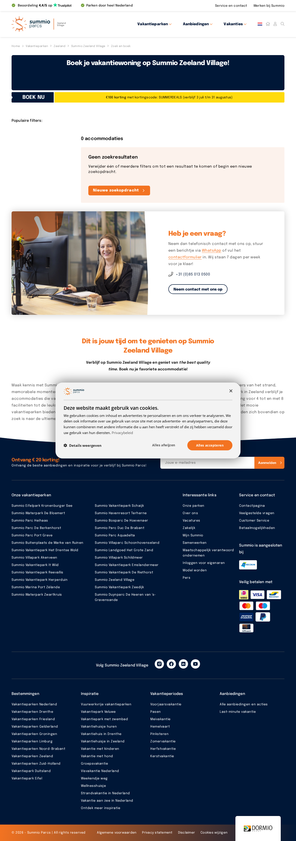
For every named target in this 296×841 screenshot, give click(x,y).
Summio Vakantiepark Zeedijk (119, 587)
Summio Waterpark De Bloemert (38, 513)
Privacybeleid (122, 432)
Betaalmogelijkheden (257, 528)
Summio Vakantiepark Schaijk (119, 505)
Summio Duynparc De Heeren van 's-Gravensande (125, 597)
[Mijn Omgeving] (275, 24)
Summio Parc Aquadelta (115, 535)
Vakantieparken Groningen (34, 734)
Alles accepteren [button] (210, 445)
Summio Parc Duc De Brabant (119, 528)
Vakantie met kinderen (100, 748)
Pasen (155, 711)
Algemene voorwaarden (116, 832)
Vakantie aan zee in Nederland (107, 800)
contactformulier (185, 257)
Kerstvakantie (162, 756)
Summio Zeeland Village (114, 580)
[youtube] (195, 664)
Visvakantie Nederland (100, 771)
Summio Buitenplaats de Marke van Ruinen (47, 542)
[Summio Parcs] (53, 24)
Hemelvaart (160, 726)
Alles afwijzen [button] (163, 445)
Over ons (190, 513)
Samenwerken (195, 542)
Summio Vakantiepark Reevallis (37, 572)
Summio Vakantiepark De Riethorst (124, 572)
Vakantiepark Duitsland (31, 771)
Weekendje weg (94, 778)
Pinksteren (159, 734)
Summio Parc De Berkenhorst (36, 528)
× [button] (230, 391)
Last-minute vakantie (238, 711)
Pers (186, 577)
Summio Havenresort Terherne (121, 513)
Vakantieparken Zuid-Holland (36, 763)
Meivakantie (160, 719)
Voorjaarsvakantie (166, 704)
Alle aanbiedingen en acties (244, 704)
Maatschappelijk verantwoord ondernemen (208, 553)
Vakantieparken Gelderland (35, 726)
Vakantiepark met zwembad (104, 719)
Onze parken (193, 505)
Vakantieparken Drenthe (32, 711)
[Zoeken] (282, 24)
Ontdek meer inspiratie (100, 808)
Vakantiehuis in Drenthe (101, 734)
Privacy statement (157, 832)
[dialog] (148, 420)
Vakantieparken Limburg (32, 741)
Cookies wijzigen (214, 832)
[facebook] (171, 664)
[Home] (268, 24)
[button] (83, 445)
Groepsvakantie (94, 763)
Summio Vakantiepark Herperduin (40, 580)
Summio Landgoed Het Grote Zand (124, 550)
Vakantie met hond (97, 756)
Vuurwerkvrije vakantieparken (106, 704)
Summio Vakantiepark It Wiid (35, 565)
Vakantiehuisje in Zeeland (103, 741)
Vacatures (191, 520)
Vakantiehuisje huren (99, 726)
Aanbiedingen (196, 24)
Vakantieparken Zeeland (32, 756)
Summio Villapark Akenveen (34, 557)
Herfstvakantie (163, 748)
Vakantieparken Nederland (34, 704)
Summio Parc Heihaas (30, 520)
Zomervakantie (163, 741)
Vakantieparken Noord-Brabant (38, 748)
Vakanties (233, 24)
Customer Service (254, 520)
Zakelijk (189, 528)
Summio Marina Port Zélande (36, 587)
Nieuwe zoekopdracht (116, 190)
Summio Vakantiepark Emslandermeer (127, 565)
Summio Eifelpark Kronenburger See (42, 505)
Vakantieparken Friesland (33, 719)
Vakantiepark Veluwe (98, 711)
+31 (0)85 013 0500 (193, 274)
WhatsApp (211, 251)
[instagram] (159, 664)
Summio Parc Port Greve (32, 535)
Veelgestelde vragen (256, 513)
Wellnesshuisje (93, 786)
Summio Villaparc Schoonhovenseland (127, 542)
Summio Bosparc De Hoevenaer (121, 520)
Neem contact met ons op (197, 289)
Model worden (195, 570)
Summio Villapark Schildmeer (119, 557)
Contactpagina (252, 505)
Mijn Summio (193, 535)
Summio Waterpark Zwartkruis (37, 594)
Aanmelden (267, 463)
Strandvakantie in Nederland (105, 793)
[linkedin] (183, 664)
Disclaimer (186, 832)
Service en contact (231, 5)
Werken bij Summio (268, 5)
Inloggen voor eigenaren (204, 563)
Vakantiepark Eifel (27, 778)
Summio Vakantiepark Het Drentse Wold (45, 550)
